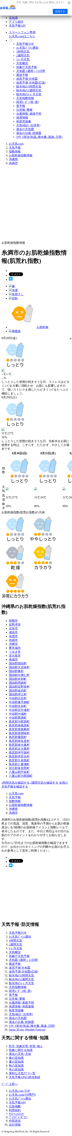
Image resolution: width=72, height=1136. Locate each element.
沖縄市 (13, 644)
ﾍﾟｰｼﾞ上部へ (9, 1084)
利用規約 (15, 1110)
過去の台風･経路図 (28, 133)
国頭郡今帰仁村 (19, 675)
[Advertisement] (36, 204)
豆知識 (13, 17)
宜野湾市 (15, 624)
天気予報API (17, 25)
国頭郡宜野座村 (19, 686)
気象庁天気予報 (26, 67)
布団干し (18, 294)
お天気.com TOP (19, 1090)
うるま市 (15, 651)
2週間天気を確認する (44, 782)
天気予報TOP (25, 43)
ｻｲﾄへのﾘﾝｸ (16, 1114)
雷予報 (20, 105)
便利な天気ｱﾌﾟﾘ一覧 (22, 1073)
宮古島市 (15, 655)
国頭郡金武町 (18, 690)
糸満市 (13, 163)
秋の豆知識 (16, 1065)
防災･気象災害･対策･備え (26, 1046)
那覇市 (13, 620)
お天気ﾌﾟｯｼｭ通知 (27, 47)
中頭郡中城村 (18, 713)
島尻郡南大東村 (19, 744)
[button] (70, 338)
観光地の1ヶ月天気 (28, 94)
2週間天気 (23, 55)
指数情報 (15, 151)
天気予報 (15, 147)
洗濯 (15, 290)
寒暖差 (16, 331)
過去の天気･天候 (20, 1053)
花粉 (15, 298)
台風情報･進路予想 (28, 113)
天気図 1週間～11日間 (30, 71)
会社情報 (15, 1124)
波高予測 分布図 (27, 78)
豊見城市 (15, 647)
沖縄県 (13, 159)
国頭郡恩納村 (18, 682)
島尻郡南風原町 (19, 725)
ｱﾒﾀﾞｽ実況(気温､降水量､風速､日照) (39, 136)
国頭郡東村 (16, 671)
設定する (60, 11)
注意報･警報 (24, 109)
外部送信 (15, 1120)
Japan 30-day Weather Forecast (27, 1029)
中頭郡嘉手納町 (19, 702)
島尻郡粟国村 (18, 737)
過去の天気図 (25, 129)
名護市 (13, 636)
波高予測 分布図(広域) (30, 82)
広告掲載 (15, 1106)
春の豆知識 (16, 1057)
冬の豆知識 (16, 1069)
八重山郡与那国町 (20, 775)
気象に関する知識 (20, 1050)
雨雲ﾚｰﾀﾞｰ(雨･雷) (27, 102)
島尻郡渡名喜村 (19, 740)
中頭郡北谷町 (18, 706)
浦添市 (13, 632)
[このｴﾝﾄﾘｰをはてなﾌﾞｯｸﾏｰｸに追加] (11, 279)
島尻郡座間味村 (19, 733)
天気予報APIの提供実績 (24, 1077)
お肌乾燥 (42, 327)
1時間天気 (23, 51)
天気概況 (22, 63)
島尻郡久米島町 (19, 760)
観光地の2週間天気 (28, 90)
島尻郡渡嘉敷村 (19, 729)
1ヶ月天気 (23, 59)
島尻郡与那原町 (19, 721)
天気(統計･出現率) (28, 125)
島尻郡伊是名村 (19, 756)
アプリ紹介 (16, 21)
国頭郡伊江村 (18, 694)
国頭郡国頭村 (18, 663)
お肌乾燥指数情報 (20, 155)
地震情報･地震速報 (21, 1006)
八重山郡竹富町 (19, 772)
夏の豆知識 (16, 1061)
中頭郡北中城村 (19, 709)
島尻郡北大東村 (19, 748)
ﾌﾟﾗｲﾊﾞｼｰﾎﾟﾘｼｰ (18, 1117)
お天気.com (16, 143)
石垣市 (13, 628)
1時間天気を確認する (15, 782)
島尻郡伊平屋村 (19, 752)
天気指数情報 (25, 98)
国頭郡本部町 (18, 678)
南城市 (13, 659)
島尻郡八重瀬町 (19, 764)
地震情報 (22, 117)
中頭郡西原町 (18, 717)
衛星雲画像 (23, 121)
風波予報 (22, 74)
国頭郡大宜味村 (19, 667)
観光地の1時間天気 (28, 86)
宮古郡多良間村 (19, 768)
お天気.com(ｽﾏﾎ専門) (22, 1094)
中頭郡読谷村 (18, 698)
